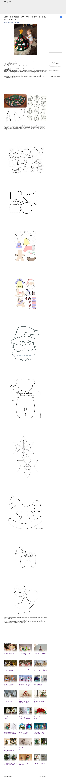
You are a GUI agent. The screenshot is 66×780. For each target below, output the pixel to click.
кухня (50, 70)
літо (56, 70)
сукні (52, 77)
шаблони (50, 79)
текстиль (58, 77)
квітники (58, 69)
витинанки (52, 67)
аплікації (57, 66)
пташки (50, 76)
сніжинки (50, 77)
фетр (15, 22)
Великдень (51, 62)
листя (51, 70)
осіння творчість (55, 73)
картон (54, 69)
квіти (56, 69)
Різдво (51, 66)
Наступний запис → (43, 776)
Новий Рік (5, 22)
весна (50, 67)
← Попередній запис (8, 776)
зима (52, 69)
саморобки (58, 76)
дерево (50, 69)
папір (54, 75)
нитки (52, 71)
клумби (61, 69)
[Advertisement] (33, 10)
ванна (59, 66)
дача (61, 67)
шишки (53, 79)
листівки (54, 70)
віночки (59, 67)
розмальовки (54, 76)
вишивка (56, 67)
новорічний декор (56, 71)
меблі (50, 71)
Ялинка (18, 22)
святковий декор (10, 22)
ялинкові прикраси (58, 79)
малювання (58, 70)
